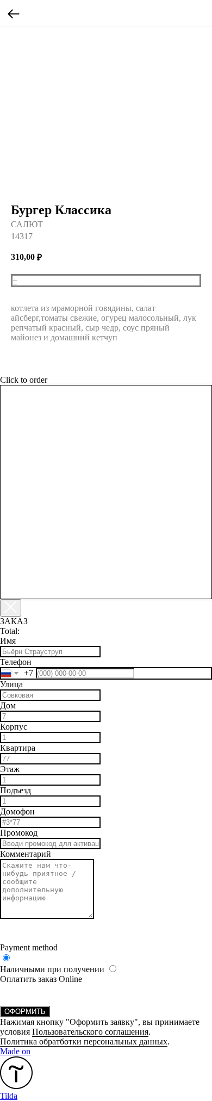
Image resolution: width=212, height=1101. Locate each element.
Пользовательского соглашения (90, 1031)
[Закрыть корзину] (10, 608)
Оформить (25, 1011)
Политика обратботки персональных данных (83, 1041)
